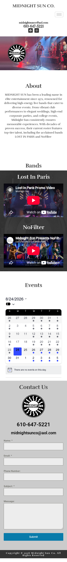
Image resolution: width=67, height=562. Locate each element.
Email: (8, 455)
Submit (33, 536)
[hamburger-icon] (59, 14)
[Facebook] (30, 30)
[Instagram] (36, 30)
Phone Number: (12, 471)
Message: (9, 501)
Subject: (9, 486)
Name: (8, 440)
